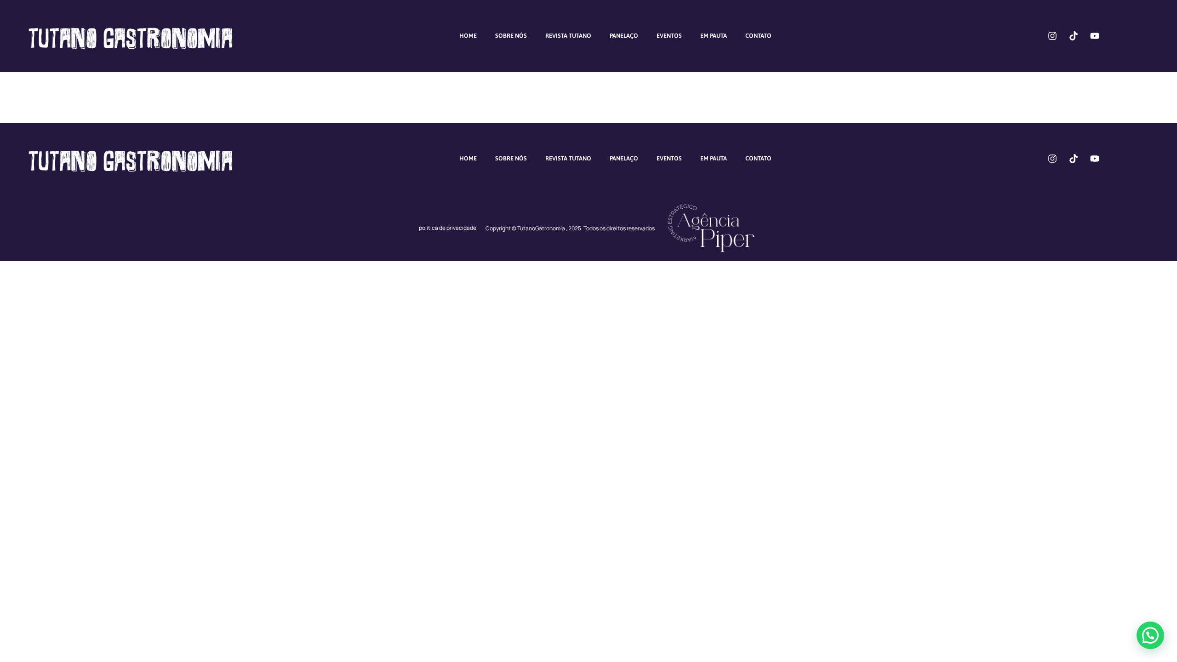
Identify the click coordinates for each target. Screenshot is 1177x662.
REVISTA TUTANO (568, 35)
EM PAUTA (713, 35)
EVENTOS (669, 35)
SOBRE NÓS (511, 35)
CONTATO (758, 35)
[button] (1150, 635)
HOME (468, 35)
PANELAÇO (624, 35)
